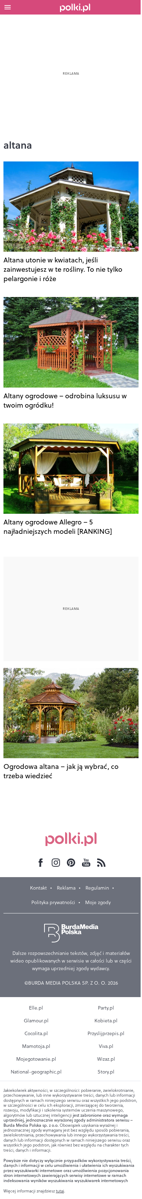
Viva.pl (106, 1046)
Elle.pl (36, 1007)
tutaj (60, 1191)
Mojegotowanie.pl (36, 1059)
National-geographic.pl (36, 1071)
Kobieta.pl (106, 1020)
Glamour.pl (36, 1020)
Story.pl (106, 1071)
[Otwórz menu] (7, 7)
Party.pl (106, 1007)
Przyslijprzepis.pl (106, 1033)
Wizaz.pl (106, 1059)
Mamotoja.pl (36, 1046)
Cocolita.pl (36, 1033)
